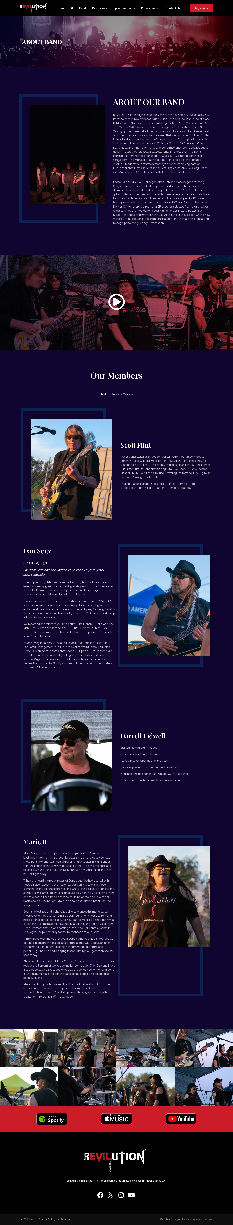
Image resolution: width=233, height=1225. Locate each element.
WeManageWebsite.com (199, 1219)
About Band (78, 8)
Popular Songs (150, 8)
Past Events (99, 8)
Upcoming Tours (124, 8)
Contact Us (173, 8)
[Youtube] (131, 1195)
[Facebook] (100, 1195)
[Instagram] (121, 1195)
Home (60, 8)
